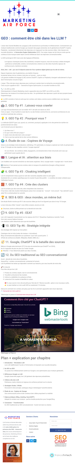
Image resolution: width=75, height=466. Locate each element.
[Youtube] (36, 30)
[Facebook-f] (28, 30)
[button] (58, 14)
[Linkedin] (34, 440)
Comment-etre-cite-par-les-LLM (26, 294)
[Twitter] (32, 30)
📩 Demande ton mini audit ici (10, 291)
